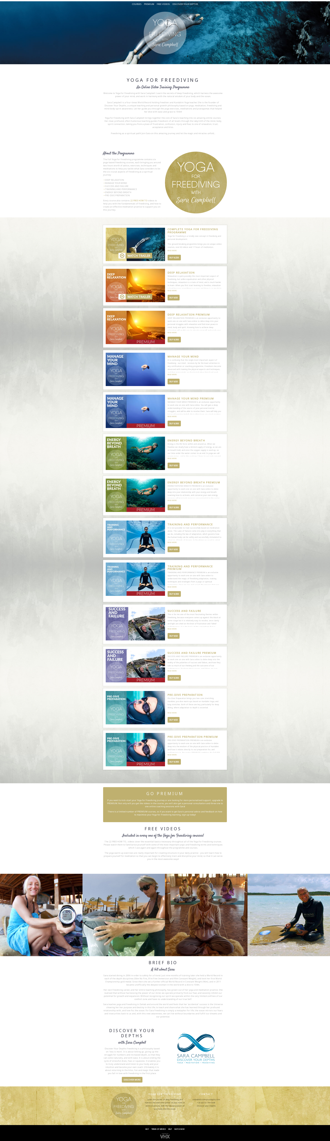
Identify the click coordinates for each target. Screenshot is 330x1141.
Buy (147, 1129)
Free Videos (163, 4)
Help (170, 1129)
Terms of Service (158, 1129)
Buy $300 (174, 339)
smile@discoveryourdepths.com (206, 1099)
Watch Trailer (138, 256)
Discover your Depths (185, 4)
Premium (149, 4)
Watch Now (179, 1129)
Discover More (132, 1079)
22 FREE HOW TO (138, 200)
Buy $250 (174, 257)
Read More (172, 250)
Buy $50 (173, 297)
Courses (136, 4)
